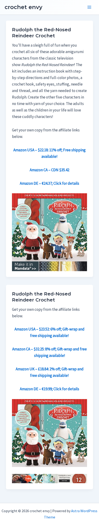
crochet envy (23, 7)
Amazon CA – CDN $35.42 (49, 169)
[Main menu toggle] (89, 7)
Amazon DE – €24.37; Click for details (49, 183)
